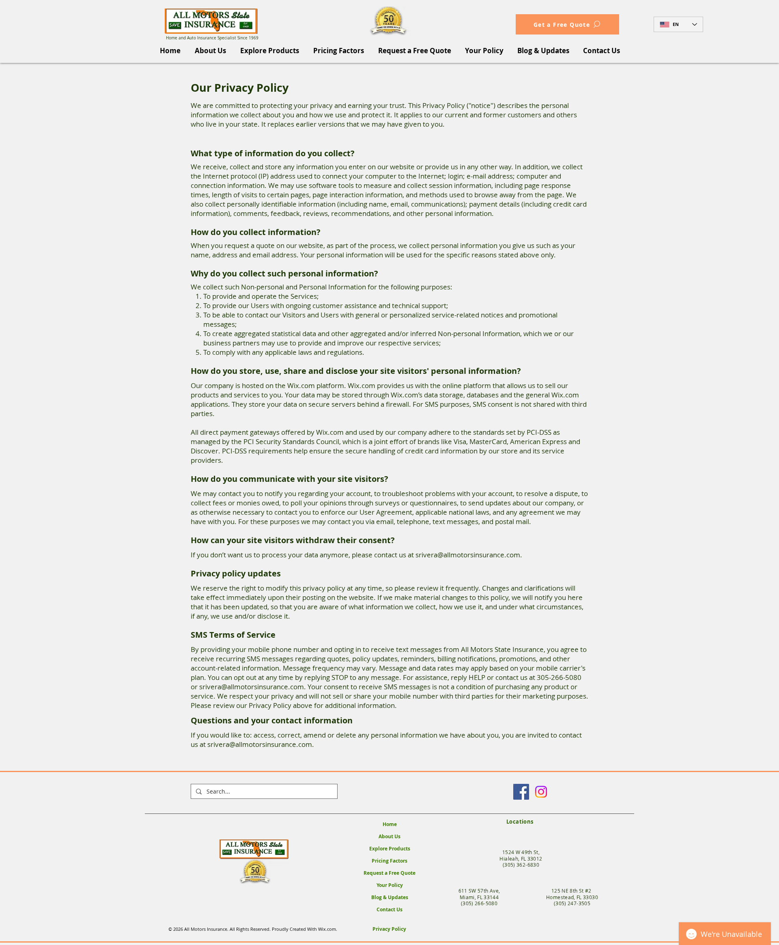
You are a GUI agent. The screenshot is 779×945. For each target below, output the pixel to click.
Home (390, 824)
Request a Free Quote (389, 872)
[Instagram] (541, 792)
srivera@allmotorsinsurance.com (467, 554)
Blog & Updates (389, 897)
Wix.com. (328, 929)
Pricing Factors (389, 860)
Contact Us (389, 909)
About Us (389, 836)
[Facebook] (521, 792)
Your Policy (390, 885)
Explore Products (389, 848)
